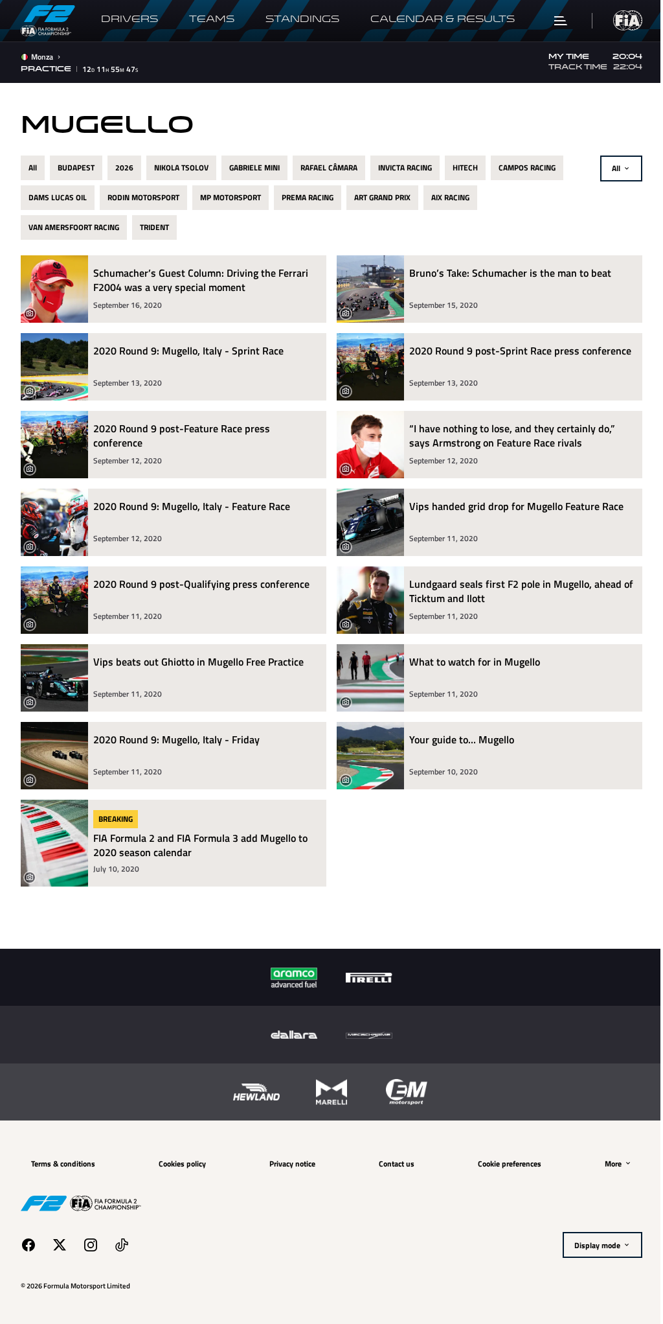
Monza (42, 57)
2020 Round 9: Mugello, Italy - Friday (176, 739)
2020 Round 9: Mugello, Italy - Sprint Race (188, 350)
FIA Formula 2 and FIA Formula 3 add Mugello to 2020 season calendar (200, 845)
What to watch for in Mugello (470, 662)
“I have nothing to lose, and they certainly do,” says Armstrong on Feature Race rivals (508, 435)
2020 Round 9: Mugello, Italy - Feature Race (191, 506)
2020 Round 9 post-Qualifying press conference (201, 584)
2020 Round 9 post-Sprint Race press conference (516, 350)
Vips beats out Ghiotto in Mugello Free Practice (198, 662)
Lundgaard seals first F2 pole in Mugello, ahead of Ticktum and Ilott (511, 591)
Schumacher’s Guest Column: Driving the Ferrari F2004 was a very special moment (200, 280)
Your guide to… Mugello (457, 739)
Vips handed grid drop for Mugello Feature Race (512, 506)
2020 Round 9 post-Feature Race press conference (181, 435)
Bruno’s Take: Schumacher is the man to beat (506, 273)
